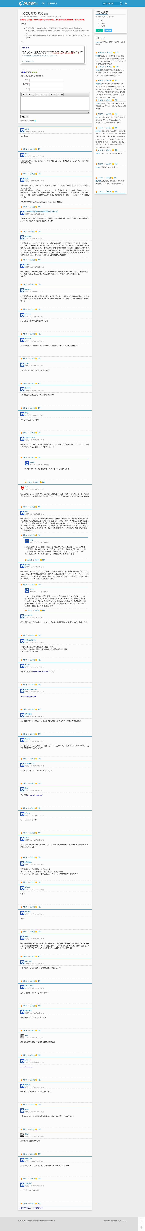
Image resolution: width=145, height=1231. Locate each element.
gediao (27, 1060)
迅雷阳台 (28, 3)
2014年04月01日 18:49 (27, 17)
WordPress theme (110, 1221)
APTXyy (98, 103)
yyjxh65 (98, 42)
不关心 (103, 23)
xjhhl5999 (28, 615)
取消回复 (34, 72)
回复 (39, 149)
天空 (97, 117)
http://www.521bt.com (40, 672)
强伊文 (53, 17)
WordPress (51, 1221)
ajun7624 (28, 961)
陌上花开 (98, 131)
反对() (32, 149)
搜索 (121, 3)
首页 (43, 3)
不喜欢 (103, 26)
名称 (27, 79)
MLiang (98, 167)
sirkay (27, 564)
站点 (27, 88)
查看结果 (108, 30)
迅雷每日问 (52, 3)
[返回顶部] (141, 1227)
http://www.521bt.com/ (35, 795)
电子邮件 (26, 84)
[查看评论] (141, 1220)
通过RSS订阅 (126, 3)
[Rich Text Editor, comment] (55, 103)
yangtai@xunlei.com (27, 1067)
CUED (125, 1221)
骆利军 (27, 1084)
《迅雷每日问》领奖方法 (34, 13)
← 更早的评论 (23, 1208)
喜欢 (102, 20)
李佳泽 (98, 153)
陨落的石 (98, 84)
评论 (58, 17)
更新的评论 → (40, 1208)
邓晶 (23, 72)
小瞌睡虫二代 (30, 763)
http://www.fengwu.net (28, 696)
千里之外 (98, 70)
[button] (23, 94)
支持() (25, 149)
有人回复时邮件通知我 (27, 120)
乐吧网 (98, 56)
